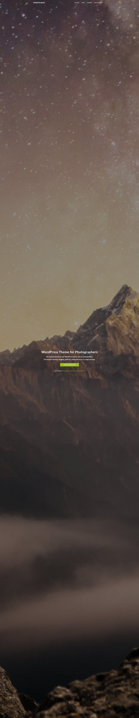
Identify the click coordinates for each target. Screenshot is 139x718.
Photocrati (39, 3)
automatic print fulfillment (73, 371)
